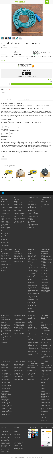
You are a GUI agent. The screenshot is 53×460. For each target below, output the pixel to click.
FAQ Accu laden (4, 241)
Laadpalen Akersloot (5, 390)
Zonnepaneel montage (32, 337)
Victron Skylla (44, 285)
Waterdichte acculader (32, 204)
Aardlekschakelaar (31, 367)
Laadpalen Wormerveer (6, 387)
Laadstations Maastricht (6, 411)
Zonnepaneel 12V (18, 327)
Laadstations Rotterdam (6, 413)
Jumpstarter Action (5, 213)
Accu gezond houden (5, 233)
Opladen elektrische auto (46, 365)
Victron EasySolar (44, 278)
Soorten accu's (4, 253)
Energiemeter (30, 368)
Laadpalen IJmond (5, 399)
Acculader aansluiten (32, 285)
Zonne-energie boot (18, 328)
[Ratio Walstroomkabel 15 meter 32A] (32, 172)
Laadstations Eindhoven (6, 406)
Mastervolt (4, 159)
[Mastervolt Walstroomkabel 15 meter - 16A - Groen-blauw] (27, 20)
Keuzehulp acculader (5, 206)
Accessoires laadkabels (32, 365)
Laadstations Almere (5, 402)
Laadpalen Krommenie (6, 385)
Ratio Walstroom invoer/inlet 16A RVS (20, 178)
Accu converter (17, 210)
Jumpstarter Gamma (5, 210)
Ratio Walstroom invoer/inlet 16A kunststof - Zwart (44, 179)
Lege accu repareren (32, 281)
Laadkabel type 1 (18, 253)
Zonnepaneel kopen (5, 319)
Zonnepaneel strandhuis (19, 325)
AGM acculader (44, 201)
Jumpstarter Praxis (5, 212)
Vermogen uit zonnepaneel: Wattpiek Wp (46, 339)
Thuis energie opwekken (6, 336)
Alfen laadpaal (4, 368)
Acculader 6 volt (17, 201)
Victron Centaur (44, 276)
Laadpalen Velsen (5, 381)
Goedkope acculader (32, 255)
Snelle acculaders (31, 225)
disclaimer (3, 148)
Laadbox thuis (4, 365)
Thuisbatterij (4, 267)
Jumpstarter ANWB (45, 291)
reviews (40, 457)
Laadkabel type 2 (18, 255)
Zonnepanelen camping (19, 322)
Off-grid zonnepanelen (6, 330)
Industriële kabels (31, 311)
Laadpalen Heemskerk (6, 374)
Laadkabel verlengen (18, 261)
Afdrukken (3, 92)
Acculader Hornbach (5, 218)
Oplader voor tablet (31, 215)
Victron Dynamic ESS (45, 330)
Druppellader (30, 201)
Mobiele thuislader (18, 256)
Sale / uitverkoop (5, 245)
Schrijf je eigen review (14, 47)
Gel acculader (44, 203)
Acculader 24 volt (18, 207)
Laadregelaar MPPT (31, 325)
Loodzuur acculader (45, 204)
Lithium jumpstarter (5, 224)
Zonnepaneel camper (19, 318)
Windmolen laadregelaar (19, 213)
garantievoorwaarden (42, 148)
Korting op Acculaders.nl (32, 270)
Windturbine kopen (5, 225)
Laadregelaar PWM (31, 327)
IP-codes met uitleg (31, 305)
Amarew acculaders (45, 287)
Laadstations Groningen (6, 408)
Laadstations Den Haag (6, 405)
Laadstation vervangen (46, 370)
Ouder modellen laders (32, 224)
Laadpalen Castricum (5, 378)
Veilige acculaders (31, 284)
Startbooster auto (31, 203)
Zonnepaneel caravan (19, 321)
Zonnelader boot (5, 327)
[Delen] (4, 89)
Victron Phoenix (44, 282)
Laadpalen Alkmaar (5, 393)
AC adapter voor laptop (32, 213)
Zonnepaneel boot (18, 319)
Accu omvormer (17, 212)
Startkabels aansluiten (6, 227)
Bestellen (8, 183)
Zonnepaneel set (5, 333)
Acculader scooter (5, 204)
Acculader (29, 199)
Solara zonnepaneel (45, 348)
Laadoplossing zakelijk (19, 368)
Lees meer (3, 60)
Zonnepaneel (30, 206)
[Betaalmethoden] (29, 430)
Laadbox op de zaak (18, 365)
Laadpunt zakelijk (18, 367)
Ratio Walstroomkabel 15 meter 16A (8, 178)
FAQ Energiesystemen (6, 244)
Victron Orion (44, 281)
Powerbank (30, 253)
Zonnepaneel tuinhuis (19, 324)
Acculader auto (4, 201)
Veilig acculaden (31, 282)
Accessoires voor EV (32, 370)
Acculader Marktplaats (6, 222)
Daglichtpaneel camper (6, 328)
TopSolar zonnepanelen (46, 350)
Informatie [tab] (8, 99)
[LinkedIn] (3, 192)
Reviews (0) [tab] (26, 99)
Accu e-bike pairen (31, 265)
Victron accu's (44, 273)
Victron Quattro (44, 284)
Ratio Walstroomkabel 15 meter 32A (32, 178)
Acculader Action (4, 221)
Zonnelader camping (5, 325)
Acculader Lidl (4, 219)
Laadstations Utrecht (5, 414)
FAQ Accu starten (5, 242)
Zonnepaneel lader (31, 321)
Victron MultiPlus (44, 279)
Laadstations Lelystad (6, 410)
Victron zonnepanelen (45, 351)
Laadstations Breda (5, 403)
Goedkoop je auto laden (46, 408)
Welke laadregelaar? (31, 351)
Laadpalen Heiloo (5, 391)
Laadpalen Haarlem (5, 400)
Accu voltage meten (18, 222)
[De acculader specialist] (20, 2)
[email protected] (18, 439)
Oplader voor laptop (31, 212)
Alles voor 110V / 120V (19, 221)
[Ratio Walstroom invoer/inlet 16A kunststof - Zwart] (45, 172)
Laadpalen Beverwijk (5, 373)
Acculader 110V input (19, 209)
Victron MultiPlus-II (45, 268)
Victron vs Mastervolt (32, 272)
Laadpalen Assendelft (6, 382)
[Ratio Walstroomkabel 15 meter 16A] (8, 172)
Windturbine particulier (32, 209)
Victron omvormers (45, 272)
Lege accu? (29, 310)
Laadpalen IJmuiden (5, 379)
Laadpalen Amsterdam (6, 394)
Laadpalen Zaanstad (5, 388)
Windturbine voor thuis (32, 207)
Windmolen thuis (31, 210)
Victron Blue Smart (45, 275)
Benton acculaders (45, 288)
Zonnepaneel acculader (6, 331)
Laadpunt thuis (4, 364)
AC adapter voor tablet (32, 216)
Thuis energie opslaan (6, 334)
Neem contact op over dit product (8, 91)
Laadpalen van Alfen (18, 370)
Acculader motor (4, 203)
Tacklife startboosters (46, 290)
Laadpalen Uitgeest (5, 376)
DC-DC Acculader (31, 273)
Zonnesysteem (4, 324)
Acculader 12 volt (18, 203)
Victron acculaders (45, 270)
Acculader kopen (4, 231)
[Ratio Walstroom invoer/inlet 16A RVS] (20, 172)
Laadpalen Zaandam (5, 384)
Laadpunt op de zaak (19, 364)
